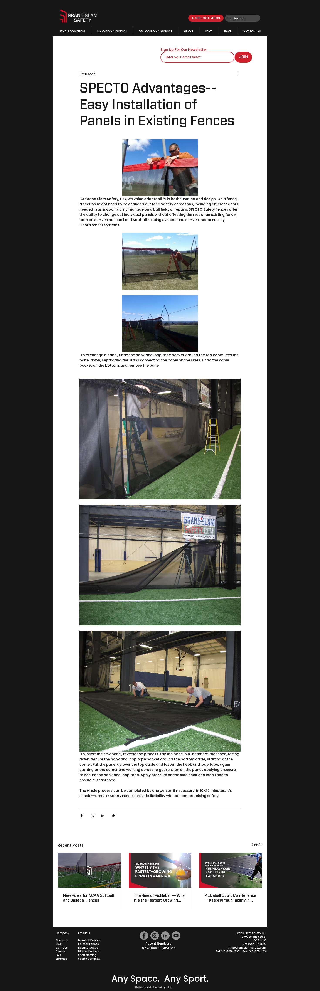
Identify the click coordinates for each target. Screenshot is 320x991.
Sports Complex (89, 959)
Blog (59, 944)
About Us (62, 940)
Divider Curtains (89, 951)
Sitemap (61, 959)
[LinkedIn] (165, 935)
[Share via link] (113, 815)
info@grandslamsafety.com (247, 947)
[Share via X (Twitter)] (92, 815)
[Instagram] (154, 935)
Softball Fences (88, 944)
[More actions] (238, 74)
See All (257, 844)
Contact (61, 947)
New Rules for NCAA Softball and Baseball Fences (88, 898)
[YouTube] (176, 935)
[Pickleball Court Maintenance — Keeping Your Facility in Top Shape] (230, 870)
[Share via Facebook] (81, 815)
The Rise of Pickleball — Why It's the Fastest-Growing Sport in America (159, 898)
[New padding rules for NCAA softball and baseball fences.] (89, 870)
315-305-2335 (230, 951)
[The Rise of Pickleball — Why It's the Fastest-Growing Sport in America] (160, 870)
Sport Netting (87, 955)
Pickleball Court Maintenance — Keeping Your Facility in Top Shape (230, 898)
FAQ (58, 955)
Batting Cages (88, 947)
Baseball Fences (89, 940)
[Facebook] (144, 935)
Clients (61, 951)
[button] (257, 38)
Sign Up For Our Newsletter (183, 49)
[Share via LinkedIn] (103, 815)
